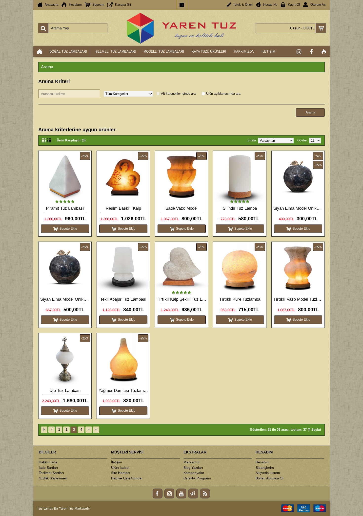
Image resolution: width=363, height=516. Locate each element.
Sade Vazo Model (181, 208)
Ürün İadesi (120, 468)
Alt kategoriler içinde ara (178, 93)
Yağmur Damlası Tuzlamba (123, 390)
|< (44, 429)
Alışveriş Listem (268, 473)
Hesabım (263, 462)
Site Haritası (120, 473)
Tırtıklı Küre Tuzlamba (239, 299)
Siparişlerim (265, 468)
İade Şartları (48, 468)
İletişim (116, 462)
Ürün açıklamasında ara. (223, 93)
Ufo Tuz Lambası (65, 390)
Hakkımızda (48, 462)
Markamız (191, 462)
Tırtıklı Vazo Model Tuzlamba (298, 299)
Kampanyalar (193, 473)
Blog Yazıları (193, 468)
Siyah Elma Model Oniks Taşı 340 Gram (298, 208)
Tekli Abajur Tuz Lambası (123, 299)
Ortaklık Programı (197, 478)
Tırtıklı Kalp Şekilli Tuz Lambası (182, 299)
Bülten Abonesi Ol (269, 478)
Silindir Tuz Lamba (240, 208)
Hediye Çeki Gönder (127, 478)
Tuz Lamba (45, 508)
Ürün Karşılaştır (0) (71, 140)
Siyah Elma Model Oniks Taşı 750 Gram (65, 299)
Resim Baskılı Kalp (123, 208)
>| (96, 429)
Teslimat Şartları (51, 473)
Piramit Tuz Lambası (65, 208)
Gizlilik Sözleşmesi (53, 478)
